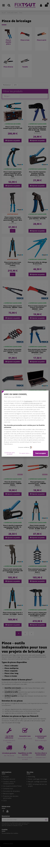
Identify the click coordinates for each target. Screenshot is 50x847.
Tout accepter (40, 453)
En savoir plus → (25, 453)
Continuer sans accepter (9, 453)
